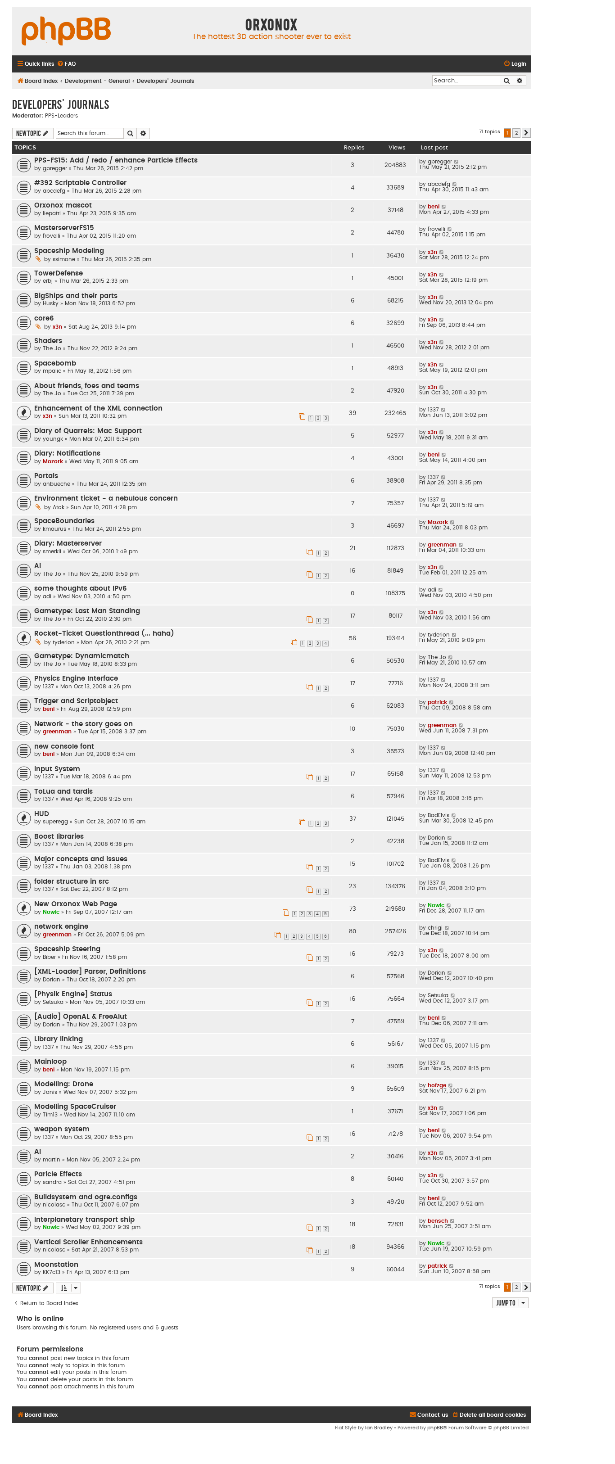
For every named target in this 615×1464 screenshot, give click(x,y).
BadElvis (438, 815)
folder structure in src (71, 881)
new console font (64, 746)
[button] (526, 133)
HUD (41, 814)
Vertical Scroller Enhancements (88, 1242)
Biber (49, 957)
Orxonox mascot (63, 205)
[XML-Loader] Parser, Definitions (90, 971)
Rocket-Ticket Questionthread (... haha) (104, 633)
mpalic (52, 371)
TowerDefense (58, 273)
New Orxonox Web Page (75, 904)
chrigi (435, 928)
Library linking (58, 1039)
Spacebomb (55, 363)
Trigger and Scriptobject (76, 701)
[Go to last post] (457, 161)
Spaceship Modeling (69, 251)
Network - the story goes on (83, 724)
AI (37, 1151)
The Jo (52, 348)
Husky (51, 303)
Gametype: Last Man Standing (87, 611)
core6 (44, 318)
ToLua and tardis (63, 791)
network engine (61, 926)
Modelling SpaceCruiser (75, 1106)
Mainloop (50, 1061)
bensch (438, 1221)
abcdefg (54, 191)
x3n (432, 252)
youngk (53, 439)
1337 (433, 409)
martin (51, 1159)
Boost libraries (59, 836)
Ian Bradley (379, 1427)
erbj (48, 281)
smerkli (52, 551)
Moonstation (56, 1264)
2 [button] (516, 133)
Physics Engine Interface (76, 678)
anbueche (56, 484)
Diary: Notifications (67, 453)
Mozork (53, 461)
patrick (437, 702)
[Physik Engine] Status (73, 994)
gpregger (55, 168)
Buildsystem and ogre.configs (85, 1197)
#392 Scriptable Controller (80, 183)
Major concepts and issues (80, 859)
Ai (37, 566)
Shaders (48, 341)
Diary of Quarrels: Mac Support (88, 431)
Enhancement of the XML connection (98, 408)
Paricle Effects (58, 1174)
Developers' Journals (60, 104)
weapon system (62, 1129)
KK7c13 (51, 1272)
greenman (442, 544)
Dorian (436, 837)
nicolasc (54, 1204)
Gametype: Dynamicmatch (81, 656)
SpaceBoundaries (64, 521)
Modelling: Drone (63, 1084)
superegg (55, 821)
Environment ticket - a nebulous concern (106, 498)
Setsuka (53, 1002)
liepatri (52, 213)
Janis (50, 1092)
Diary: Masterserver (68, 543)
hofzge (437, 1085)
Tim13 (50, 1114)
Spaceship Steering (67, 949)
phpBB (435, 1427)
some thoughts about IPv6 (80, 588)
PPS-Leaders (61, 115)
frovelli (51, 236)
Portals (46, 476)
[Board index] (66, 31)
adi (47, 596)
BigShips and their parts (76, 296)
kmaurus (54, 529)
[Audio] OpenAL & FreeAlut (80, 1016)
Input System (57, 769)
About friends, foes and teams (86, 386)
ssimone (64, 259)
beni (433, 206)
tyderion (64, 642)
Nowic (51, 912)
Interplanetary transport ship (84, 1219)
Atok (58, 507)
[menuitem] (66, 64)
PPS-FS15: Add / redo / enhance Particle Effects (116, 160)
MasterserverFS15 (64, 228)
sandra (52, 1182)
